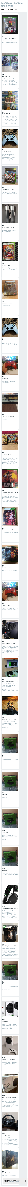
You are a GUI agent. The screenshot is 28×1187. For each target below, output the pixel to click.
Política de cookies (14, 1181)
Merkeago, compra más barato (12, 4)
